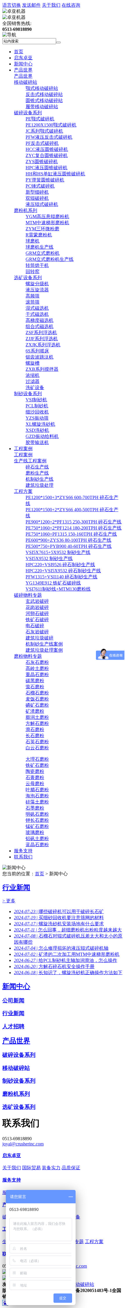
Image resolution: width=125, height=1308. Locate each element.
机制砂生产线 (39, 479)
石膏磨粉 (35, 777)
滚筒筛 (33, 302)
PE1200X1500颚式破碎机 (51, 124)
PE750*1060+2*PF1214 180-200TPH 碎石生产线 (74, 527)
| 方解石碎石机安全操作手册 (54, 966)
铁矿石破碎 (37, 619)
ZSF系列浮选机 (41, 332)
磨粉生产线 (37, 473)
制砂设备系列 (28, 393)
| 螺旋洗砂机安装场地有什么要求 (59, 923)
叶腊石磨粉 (37, 789)
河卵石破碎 (37, 613)
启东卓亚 (23, 57)
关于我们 (51, 5)
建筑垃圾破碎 (39, 637)
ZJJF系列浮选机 (42, 338)
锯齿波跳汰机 (39, 356)
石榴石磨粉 (37, 692)
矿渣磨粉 (35, 711)
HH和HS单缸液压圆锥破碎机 (55, 173)
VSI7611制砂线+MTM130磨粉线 (58, 589)
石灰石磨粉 (37, 662)
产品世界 (23, 69)
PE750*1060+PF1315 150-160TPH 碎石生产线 (71, 534)
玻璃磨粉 (35, 832)
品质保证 (71, 1167)
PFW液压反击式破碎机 (49, 137)
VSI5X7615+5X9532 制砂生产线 (58, 552)
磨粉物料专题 (28, 656)
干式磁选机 (37, 314)
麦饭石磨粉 (37, 698)
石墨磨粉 (35, 808)
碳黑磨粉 (35, 680)
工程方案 (23, 491)
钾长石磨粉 (37, 820)
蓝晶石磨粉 (37, 844)
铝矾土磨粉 (37, 838)
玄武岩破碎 (37, 601)
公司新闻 (13, 1000)
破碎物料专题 (28, 595)
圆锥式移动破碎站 (44, 100)
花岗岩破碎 (37, 607)
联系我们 (23, 856)
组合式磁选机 (39, 326)
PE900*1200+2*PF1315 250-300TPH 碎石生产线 (74, 521)
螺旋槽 (33, 363)
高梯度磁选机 (39, 320)
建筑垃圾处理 (39, 485)
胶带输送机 (37, 442)
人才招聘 (13, 1026)
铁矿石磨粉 (37, 765)
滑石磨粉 (35, 729)
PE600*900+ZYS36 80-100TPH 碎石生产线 (68, 540)
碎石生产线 (37, 466)
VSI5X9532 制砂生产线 (49, 558)
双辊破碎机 (37, 198)
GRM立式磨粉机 (43, 253)
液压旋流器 (37, 289)
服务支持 (23, 850)
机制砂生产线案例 (44, 643)
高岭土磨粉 (37, 668)
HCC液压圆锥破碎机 (47, 149)
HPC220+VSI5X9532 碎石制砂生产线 (63, 570)
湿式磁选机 (37, 308)
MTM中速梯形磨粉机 (47, 222)
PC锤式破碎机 (40, 185)
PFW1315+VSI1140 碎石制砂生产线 (61, 576)
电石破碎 (35, 625)
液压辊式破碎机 (42, 204)
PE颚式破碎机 (40, 118)
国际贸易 (31, 1167)
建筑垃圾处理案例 (44, 650)
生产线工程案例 (30, 460)
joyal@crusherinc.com (23, 1143)
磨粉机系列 (25, 210)
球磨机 (33, 240)
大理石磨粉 (37, 759)
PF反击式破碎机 (42, 143)
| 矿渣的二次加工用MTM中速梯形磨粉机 (66, 954)
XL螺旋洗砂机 (40, 424)
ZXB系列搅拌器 (42, 369)
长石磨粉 (35, 735)
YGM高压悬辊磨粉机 (47, 216)
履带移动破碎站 (42, 106)
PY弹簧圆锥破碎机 (45, 179)
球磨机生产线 (39, 247)
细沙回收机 (37, 411)
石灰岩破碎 (37, 631)
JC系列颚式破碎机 (44, 131)
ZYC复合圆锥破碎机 (47, 155)
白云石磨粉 (37, 747)
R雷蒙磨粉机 (39, 234)
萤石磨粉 (35, 686)
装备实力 (51, 1167)
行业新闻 (16, 887)
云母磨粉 (35, 783)
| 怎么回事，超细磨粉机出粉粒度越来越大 (68, 929)
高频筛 (33, 295)
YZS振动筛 (37, 418)
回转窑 (33, 271)
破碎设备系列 (28, 112)
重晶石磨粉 (37, 674)
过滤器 (33, 381)
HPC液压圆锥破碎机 (46, 167)
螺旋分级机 (37, 283)
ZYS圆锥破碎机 (42, 161)
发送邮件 (31, 5)
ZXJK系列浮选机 (43, 344)
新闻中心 (23, 63)
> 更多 (8, 900)
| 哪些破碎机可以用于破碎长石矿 (59, 911)
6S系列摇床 (37, 350)
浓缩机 (33, 375)
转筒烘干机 (37, 265)
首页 (18, 51)
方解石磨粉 (37, 723)
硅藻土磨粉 (37, 801)
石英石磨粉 (37, 741)
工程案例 (23, 448)
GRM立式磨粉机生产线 (50, 259)
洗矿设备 (35, 387)
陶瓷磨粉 (35, 771)
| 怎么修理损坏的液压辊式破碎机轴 (61, 948)
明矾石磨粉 (37, 814)
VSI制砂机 (36, 399)
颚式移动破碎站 (42, 88)
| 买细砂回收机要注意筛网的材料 (59, 917)
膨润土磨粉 (37, 717)
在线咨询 (71, 5)
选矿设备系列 (28, 277)
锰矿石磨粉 (37, 826)
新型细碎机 (37, 192)
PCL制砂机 (37, 405)
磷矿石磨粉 (37, 705)
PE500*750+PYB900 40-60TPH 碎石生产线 (69, 546)
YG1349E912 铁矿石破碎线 (53, 582)
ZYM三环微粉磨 (42, 228)
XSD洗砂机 (37, 430)
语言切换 (11, 5)
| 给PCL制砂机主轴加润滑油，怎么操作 (65, 960)
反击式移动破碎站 (44, 94)
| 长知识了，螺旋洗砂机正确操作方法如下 (68, 972)
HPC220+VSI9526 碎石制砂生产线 (60, 564)
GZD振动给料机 (42, 436)
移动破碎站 (25, 82)
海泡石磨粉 (37, 795)
